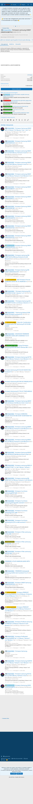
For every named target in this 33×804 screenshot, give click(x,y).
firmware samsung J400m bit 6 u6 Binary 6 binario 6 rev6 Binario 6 (18, 440)
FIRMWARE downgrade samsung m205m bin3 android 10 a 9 (17, 572)
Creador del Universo (19, 777)
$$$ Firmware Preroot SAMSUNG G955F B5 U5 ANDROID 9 (17, 280)
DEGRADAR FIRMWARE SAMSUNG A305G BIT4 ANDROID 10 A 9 (17, 335)
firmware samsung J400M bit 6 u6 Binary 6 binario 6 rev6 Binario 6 (18, 427)
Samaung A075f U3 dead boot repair (16, 112)
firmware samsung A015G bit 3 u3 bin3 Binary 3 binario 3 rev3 (18, 674)
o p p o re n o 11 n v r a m (13, 109)
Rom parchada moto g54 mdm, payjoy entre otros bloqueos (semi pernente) (17, 101)
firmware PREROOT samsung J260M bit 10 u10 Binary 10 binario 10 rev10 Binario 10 (18, 594)
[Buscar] (31, 4)
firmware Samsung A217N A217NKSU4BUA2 (18, 391)
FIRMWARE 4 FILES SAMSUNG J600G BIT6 (17, 561)
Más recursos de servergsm (9, 92)
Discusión (18, 44)
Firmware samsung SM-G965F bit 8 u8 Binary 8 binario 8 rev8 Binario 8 (17, 257)
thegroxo (8, 327)
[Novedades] (28, 4)
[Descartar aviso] (30, 8)
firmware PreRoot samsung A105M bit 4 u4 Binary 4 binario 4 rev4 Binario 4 (18, 623)
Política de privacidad (17, 758)
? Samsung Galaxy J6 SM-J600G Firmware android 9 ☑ (17, 313)
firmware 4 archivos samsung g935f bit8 (16, 492)
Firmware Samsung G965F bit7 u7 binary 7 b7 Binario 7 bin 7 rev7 (18, 129)
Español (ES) (7, 756)
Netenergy (8, 284)
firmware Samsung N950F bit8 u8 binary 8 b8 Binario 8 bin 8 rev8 (18, 453)
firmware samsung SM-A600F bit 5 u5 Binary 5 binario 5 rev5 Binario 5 (18, 480)
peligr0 (7, 339)
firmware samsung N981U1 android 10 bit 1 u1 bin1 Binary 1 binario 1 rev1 (18, 467)
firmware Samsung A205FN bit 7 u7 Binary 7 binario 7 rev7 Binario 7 (18, 662)
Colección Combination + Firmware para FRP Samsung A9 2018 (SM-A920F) (18, 324)
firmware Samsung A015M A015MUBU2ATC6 (18, 381)
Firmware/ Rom (15, 133)
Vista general (4, 44)
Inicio (4, 760)
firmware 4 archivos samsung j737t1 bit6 (16, 511)
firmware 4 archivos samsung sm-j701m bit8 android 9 (16, 521)
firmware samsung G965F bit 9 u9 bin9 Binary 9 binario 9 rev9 (18, 152)
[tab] (14, 26)
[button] (1, 756)
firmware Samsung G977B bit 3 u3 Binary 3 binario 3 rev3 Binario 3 (18, 358)
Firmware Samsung (21, 651)
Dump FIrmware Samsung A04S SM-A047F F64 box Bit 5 (16, 346)
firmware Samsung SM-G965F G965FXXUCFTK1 (17, 271)
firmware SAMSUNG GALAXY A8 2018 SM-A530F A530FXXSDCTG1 (18, 415)
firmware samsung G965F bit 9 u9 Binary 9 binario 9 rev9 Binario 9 (18, 175)
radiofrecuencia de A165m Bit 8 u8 (15, 106)
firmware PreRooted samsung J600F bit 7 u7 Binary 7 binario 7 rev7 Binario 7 (17, 638)
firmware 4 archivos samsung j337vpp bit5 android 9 (16, 502)
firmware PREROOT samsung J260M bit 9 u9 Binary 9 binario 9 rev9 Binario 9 (18, 609)
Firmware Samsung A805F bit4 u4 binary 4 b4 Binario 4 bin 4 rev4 (18, 402)
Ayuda (26, 758)
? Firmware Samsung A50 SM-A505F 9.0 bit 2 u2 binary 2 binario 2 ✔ (18, 302)
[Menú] (2, 4)
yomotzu (8, 654)
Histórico (11, 44)
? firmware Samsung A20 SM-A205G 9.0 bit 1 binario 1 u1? (17, 292)
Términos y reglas (6, 758)
